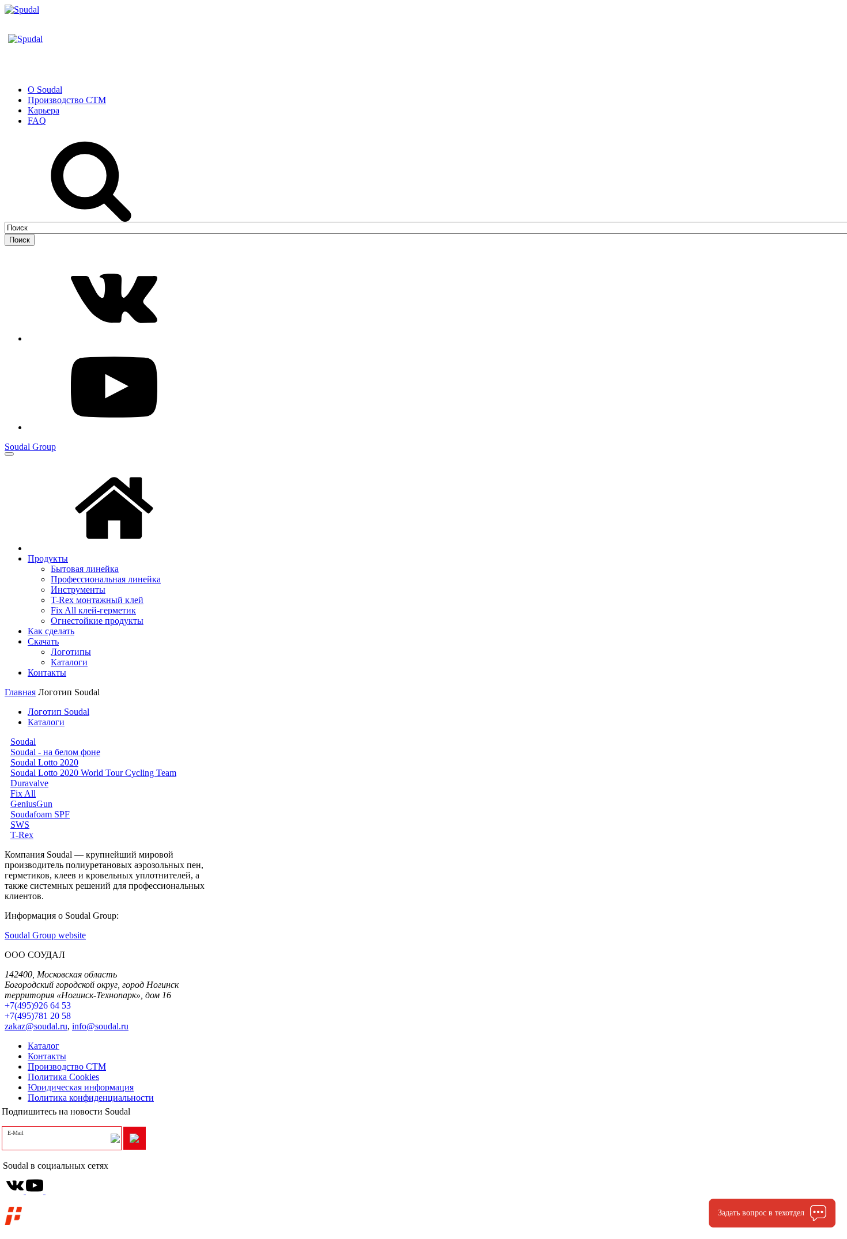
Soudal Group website (45, 935)
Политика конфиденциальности (91, 1097)
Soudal (23, 742)
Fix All (23, 793)
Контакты (47, 1056)
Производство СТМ (67, 1066)
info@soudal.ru (100, 1026)
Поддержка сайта (61, 1210)
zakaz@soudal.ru (36, 1026)
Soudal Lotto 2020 (44, 762)
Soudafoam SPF (40, 814)
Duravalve (29, 783)
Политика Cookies (63, 1077)
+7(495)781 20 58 (38, 1016)
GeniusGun (31, 804)
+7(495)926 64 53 (38, 1005)
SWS (19, 824)
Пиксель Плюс (101, 1220)
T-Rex (21, 835)
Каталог (43, 1046)
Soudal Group (30, 447)
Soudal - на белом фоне (55, 752)
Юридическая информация (81, 1087)
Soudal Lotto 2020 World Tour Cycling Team (93, 773)
